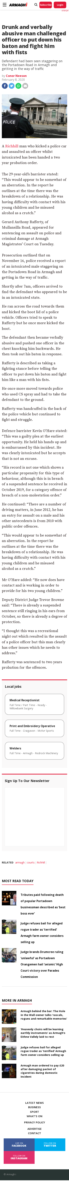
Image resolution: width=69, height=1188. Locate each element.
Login (60, 4)
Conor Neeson (16, 76)
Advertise (34, 1129)
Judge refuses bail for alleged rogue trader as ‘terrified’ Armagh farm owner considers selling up (43, 1051)
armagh (20, 862)
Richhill (11, 146)
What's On (34, 1116)
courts (31, 862)
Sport (34, 1112)
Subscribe (46, 4)
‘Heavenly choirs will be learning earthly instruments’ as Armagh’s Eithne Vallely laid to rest (43, 1032)
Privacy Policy (34, 1122)
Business (34, 1107)
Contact (34, 1133)
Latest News (34, 1103)
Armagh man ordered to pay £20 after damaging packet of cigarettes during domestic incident (42, 1071)
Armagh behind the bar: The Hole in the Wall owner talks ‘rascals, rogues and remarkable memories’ (44, 1014)
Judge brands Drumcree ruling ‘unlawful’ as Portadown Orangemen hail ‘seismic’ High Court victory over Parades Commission (42, 964)
